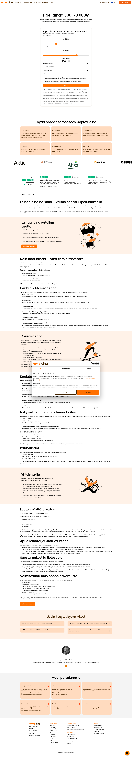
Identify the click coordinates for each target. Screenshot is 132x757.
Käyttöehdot (70, 736)
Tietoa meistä (71, 734)
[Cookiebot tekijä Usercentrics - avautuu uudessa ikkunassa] (92, 363)
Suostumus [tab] (43, 368)
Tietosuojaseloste (72, 738)
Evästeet (69, 740)
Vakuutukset (53, 736)
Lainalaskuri (53, 734)
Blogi (52, 2)
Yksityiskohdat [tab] (66, 368)
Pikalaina (52, 733)
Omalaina (23, 194)
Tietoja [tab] (89, 368)
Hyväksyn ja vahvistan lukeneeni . (63, 81)
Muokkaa (64, 392)
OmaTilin (96, 726)
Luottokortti (45, 2)
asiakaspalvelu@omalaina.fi (75, 729)
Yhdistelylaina (28, 2)
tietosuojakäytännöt (76, 81)
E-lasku (52, 746)
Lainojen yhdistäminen (54, 728)
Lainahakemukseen (28, 604)
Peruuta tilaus (54, 742)
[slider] (56, 44)
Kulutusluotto (18, 2)
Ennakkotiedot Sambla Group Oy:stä (75, 742)
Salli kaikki (88, 392)
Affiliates (52, 744)
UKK (51, 740)
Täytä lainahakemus (29, 246)
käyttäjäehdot (54, 81)
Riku (66, 658)
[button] (127, 753)
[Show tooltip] (88, 63)
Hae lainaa (37, 2)
